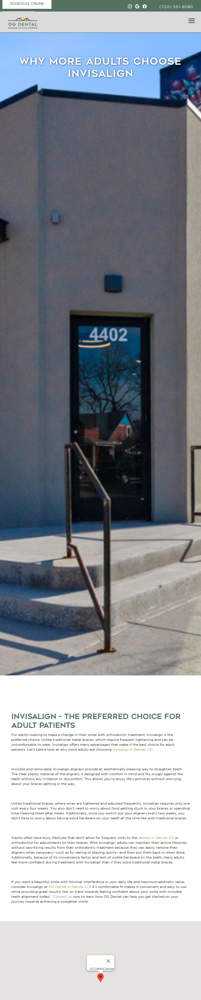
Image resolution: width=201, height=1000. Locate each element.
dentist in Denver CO (156, 838)
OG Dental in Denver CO (69, 887)
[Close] (108, 961)
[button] (191, 21)
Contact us (63, 897)
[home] (21, 22)
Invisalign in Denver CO (132, 749)
